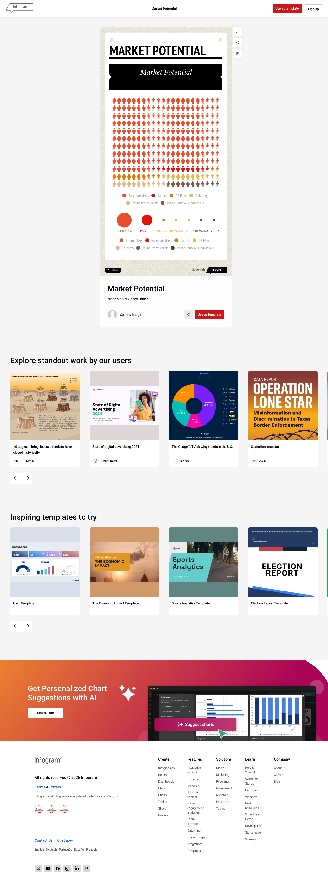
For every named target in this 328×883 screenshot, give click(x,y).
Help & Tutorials (250, 770)
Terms (40, 787)
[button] (136, 195)
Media (220, 768)
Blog (277, 781)
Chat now (65, 840)
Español (79, 849)
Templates (194, 851)
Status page (253, 832)
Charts (162, 795)
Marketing (222, 775)
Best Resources (252, 805)
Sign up (313, 9)
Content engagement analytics (195, 808)
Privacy (55, 787)
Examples (251, 790)
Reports (163, 775)
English (39, 849)
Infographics (166, 768)
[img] (166, 135)
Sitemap (250, 839)
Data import (194, 830)
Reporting (222, 781)
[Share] (237, 42)
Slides (162, 808)
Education (222, 802)
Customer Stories (251, 781)
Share (114, 270)
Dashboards (166, 781)
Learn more (45, 713)
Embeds (192, 779)
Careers (279, 775)
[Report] (237, 53)
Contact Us (43, 840)
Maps (162, 788)
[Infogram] (19, 8)
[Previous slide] (15, 478)
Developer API (254, 826)
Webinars (251, 797)
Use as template (287, 8)
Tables (162, 802)
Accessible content (194, 794)
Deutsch (51, 849)
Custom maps (196, 837)
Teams (220, 808)
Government (224, 788)
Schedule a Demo (252, 816)
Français (91, 849)
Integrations (195, 844)
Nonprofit (222, 795)
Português (65, 849)
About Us (280, 768)
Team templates (193, 821)
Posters (163, 815)
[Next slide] (26, 478)
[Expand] (237, 31)
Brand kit (193, 786)
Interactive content (194, 770)
